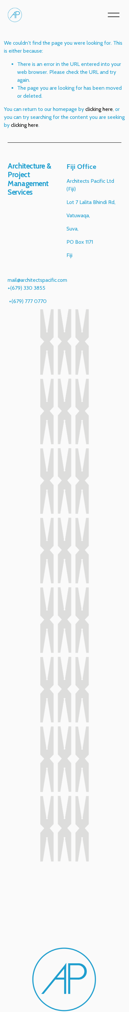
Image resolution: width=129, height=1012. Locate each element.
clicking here (99, 109)
